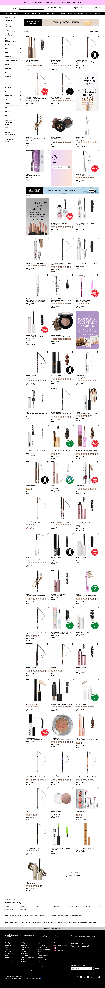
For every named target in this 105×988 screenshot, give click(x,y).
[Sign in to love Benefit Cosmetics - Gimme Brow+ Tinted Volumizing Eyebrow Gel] (97, 462)
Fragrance (41, 13)
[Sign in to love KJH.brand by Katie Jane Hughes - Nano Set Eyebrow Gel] (72, 570)
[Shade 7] (41, 65)
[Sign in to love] (97, 37)
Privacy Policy (7, 978)
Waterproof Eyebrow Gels (43, 922)
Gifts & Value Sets (78, 13)
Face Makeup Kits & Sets (30, 922)
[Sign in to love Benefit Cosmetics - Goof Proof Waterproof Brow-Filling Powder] (72, 714)
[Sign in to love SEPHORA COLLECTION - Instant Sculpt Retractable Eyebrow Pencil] (72, 497)
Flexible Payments (41, 966)
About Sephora (8, 945)
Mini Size (63, 13)
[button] (12, 41)
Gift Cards (88, 13)
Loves (22, 966)
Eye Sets (7, 142)
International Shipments (43, 955)
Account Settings (24, 955)
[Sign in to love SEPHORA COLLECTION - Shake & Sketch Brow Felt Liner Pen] (47, 462)
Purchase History (24, 953)
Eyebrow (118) (8, 122)
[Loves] (96, 8)
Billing (39, 953)
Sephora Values (8, 951)
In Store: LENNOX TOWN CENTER (13, 30)
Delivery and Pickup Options (44, 949)
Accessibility (40, 968)
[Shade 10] (72, 227)
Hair (48, 13)
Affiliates (6, 955)
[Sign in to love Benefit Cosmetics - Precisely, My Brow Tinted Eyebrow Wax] (47, 238)
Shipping (40, 951)
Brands (70, 13)
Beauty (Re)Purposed (9, 968)
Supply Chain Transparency (10, 953)
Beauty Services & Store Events (27, 957)
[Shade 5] (36, 65)
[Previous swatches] (52, 65)
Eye (10, 17)
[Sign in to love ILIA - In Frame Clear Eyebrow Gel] (97, 607)
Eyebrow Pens (80, 922)
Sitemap (26, 978)
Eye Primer (7, 137)
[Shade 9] (70, 227)
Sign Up (97, 968)
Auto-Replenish (24, 959)
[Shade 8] (70, 65)
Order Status (23, 951)
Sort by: (94, 31)
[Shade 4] (34, 65)
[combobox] (31, 8)
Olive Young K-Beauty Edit (16, 13)
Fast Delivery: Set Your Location (14, 34)
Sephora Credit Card (25, 947)
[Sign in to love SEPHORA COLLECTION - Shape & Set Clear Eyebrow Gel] (47, 714)
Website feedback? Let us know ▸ (52, 928)
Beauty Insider (24, 945)
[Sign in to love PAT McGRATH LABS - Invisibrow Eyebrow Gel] (47, 679)
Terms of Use (14, 978)
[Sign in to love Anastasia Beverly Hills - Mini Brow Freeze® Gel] (97, 534)
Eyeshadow (8, 132)
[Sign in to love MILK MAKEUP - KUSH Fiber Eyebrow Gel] (97, 679)
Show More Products (74, 875)
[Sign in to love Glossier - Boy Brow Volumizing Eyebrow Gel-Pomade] (97, 388)
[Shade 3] (31, 65)
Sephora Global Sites (9, 961)
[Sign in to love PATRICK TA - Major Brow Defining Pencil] (72, 644)
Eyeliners (16, 922)
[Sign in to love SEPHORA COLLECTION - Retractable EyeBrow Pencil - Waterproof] (72, 73)
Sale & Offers (97, 13)
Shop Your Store (24, 968)
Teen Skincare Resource (43, 970)
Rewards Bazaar (24, 963)
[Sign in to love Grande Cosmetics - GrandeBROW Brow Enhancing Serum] (97, 823)
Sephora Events (8, 957)
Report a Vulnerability (9, 970)
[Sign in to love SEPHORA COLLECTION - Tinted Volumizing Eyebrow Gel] (72, 352)
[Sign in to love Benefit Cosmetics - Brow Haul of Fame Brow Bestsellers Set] (97, 788)
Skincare (34, 13)
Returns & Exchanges (42, 947)
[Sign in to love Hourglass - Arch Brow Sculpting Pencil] (47, 823)
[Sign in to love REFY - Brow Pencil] (47, 788)
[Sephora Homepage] (10, 8)
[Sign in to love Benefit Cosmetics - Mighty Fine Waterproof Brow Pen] (97, 150)
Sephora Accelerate (9, 966)
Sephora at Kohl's (41, 961)
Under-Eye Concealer (10, 134)
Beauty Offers (24, 961)
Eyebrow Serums (72, 922)
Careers (6, 949)
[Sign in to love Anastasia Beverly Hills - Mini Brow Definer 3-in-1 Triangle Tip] (47, 644)
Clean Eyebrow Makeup (90, 922)
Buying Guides (41, 957)
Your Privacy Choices (33, 978)
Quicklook (37, 57)
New (6, 13)
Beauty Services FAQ (42, 959)
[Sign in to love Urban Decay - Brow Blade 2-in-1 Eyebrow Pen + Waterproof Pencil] (72, 751)
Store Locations (41, 963)
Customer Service (41, 945)
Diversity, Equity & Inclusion (10, 963)
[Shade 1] (27, 65)
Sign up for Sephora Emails (78, 965)
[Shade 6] (38, 65)
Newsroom (7, 947)
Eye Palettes (8, 125)
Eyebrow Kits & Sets (55, 922)
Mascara (7, 127)
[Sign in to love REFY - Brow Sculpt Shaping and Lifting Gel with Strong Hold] (47, 425)
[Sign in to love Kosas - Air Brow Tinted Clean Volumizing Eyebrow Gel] (97, 425)
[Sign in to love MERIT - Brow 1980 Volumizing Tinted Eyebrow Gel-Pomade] (72, 425)
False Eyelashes (9, 139)
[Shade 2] (29, 65)
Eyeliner (7, 129)
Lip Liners (21, 922)
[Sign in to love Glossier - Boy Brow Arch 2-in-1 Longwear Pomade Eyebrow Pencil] (47, 751)
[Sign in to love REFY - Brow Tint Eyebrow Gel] (47, 858)
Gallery (22, 949)
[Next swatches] (73, 65)
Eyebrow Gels (63, 922)
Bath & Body (55, 13)
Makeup (27, 13)
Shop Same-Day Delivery (26, 970)
